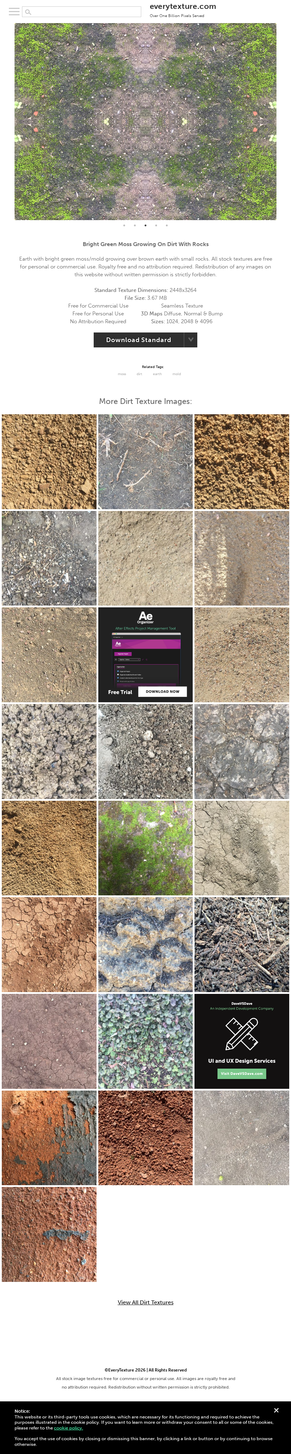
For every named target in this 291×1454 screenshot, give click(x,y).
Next (281, 121)
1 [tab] (124, 225)
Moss (122, 374)
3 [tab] (145, 225)
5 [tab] (166, 225)
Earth (157, 374)
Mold (176, 374)
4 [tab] (156, 225)
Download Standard (138, 340)
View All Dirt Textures (146, 1302)
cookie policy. (68, 1428)
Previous (9, 121)
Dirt (139, 374)
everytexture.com (183, 9)
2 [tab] (134, 225)
